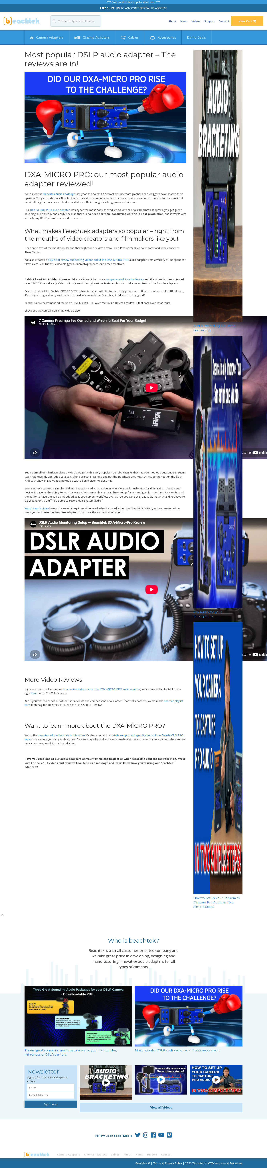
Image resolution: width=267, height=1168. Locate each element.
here (34, 693)
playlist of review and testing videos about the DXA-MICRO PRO (88, 259)
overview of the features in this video (61, 735)
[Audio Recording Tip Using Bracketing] (217, 186)
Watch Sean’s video (37, 508)
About (172, 21)
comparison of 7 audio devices (125, 279)
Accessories (166, 37)
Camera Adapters (49, 37)
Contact (224, 21)
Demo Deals (196, 37)
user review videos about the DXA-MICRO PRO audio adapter (101, 689)
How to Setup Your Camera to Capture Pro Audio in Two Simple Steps (216, 902)
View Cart (246, 21)
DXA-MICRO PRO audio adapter (50, 210)
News (184, 21)
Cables (133, 37)
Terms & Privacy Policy (167, 1163)
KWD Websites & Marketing (224, 1163)
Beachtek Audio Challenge (59, 194)
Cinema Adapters (96, 37)
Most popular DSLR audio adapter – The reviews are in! (177, 1050)
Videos (196, 21)
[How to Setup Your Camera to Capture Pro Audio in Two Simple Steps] (217, 758)
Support (209, 21)
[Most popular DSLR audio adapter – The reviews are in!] (188, 1016)
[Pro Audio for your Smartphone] (217, 472)
